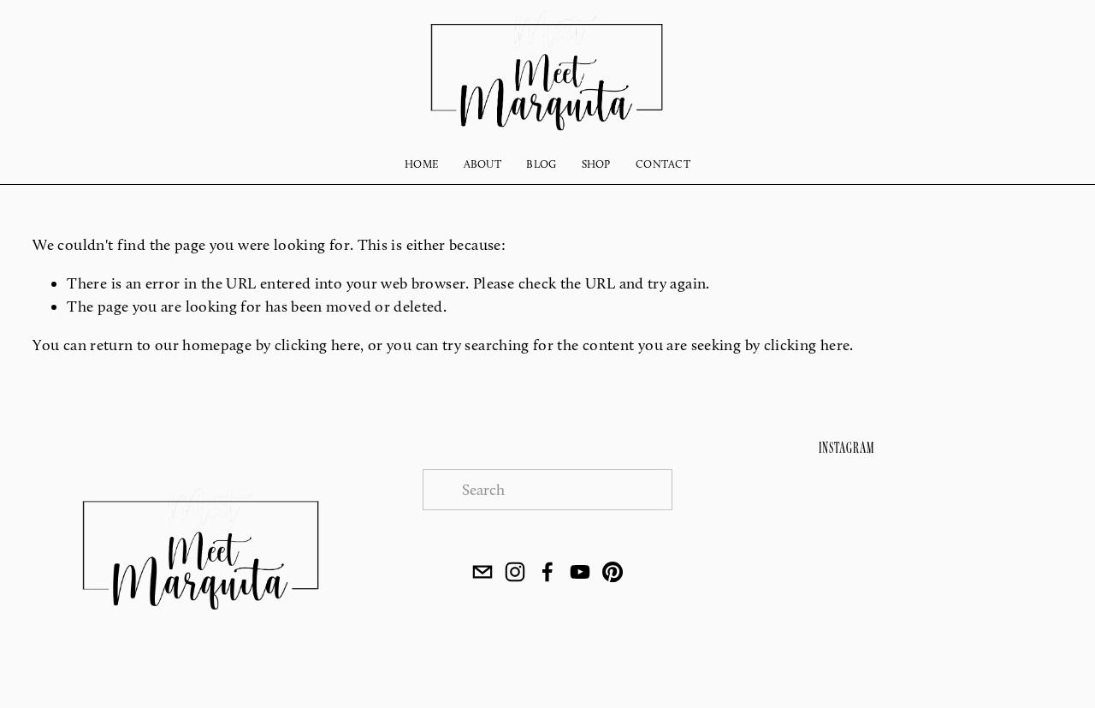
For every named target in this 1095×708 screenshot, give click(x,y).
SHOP (596, 164)
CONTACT (663, 164)
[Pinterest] (612, 572)
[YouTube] (580, 572)
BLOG (541, 164)
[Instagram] (515, 572)
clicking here (318, 345)
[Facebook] (547, 572)
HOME (421, 164)
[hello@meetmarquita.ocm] (482, 572)
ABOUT (482, 164)
